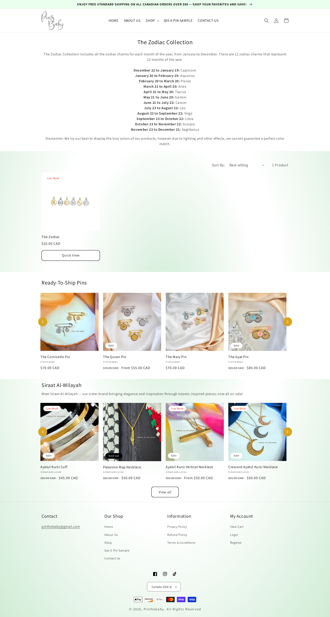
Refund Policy (177, 535)
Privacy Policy (177, 527)
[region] (165, 4)
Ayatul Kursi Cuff (53, 467)
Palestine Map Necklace (122, 467)
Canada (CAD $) (162, 587)
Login (234, 535)
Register (236, 543)
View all (165, 492)
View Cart (237, 527)
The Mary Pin (176, 357)
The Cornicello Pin (55, 357)
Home (108, 527)
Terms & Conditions (181, 543)
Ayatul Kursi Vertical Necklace (189, 467)
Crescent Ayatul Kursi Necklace (253, 467)
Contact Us (112, 558)
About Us (111, 535)
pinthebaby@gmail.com (61, 526)
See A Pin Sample (117, 550)
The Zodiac (51, 237)
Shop (108, 543)
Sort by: (218, 165)
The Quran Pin (114, 357)
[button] (152, 21)
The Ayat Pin (238, 357)
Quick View (71, 255)
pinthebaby (154, 609)
